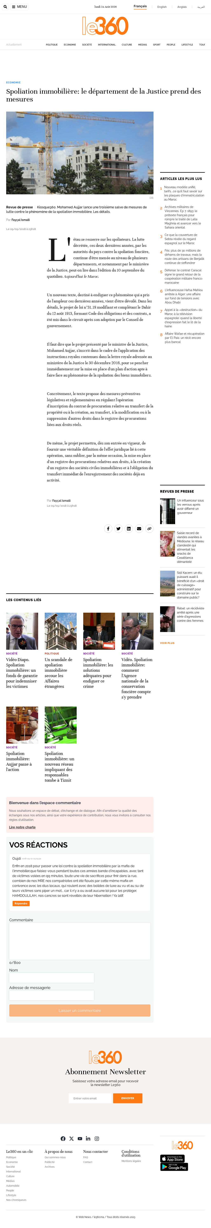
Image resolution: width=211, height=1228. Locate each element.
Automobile (12, 1185)
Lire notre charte (22, 827)
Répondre (21, 903)
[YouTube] (79, 1138)
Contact (87, 1162)
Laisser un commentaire (80, 1010)
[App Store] (172, 1158)
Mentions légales (131, 1161)
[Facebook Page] (63, 1138)
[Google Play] (174, 1166)
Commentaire (21, 920)
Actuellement (14, 44)
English (162, 6)
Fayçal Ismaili (21, 220)
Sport (157, 44)
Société (87, 44)
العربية (201, 6)
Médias (142, 44)
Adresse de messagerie (29, 987)
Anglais (182, 6)
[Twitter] (71, 1138)
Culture (127, 44)
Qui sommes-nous (55, 1157)
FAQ (85, 1157)
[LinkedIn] (88, 1138)
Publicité (50, 1162)
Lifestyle (187, 44)
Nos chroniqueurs (16, 1200)
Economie (70, 44)
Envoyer (127, 1098)
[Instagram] (96, 1138)
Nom (13, 970)
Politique (52, 44)
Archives (50, 1166)
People (171, 44)
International (107, 44)
